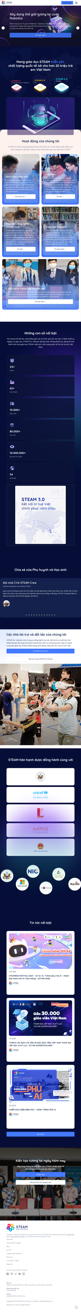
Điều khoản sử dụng (13, 1310)
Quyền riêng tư (25, 1310)
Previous (3, 30)
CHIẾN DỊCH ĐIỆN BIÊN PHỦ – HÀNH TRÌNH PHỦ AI (32, 1114)
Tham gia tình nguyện (17, 1241)
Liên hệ (9, 1255)
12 (54, 619)
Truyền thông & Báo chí (14, 1258)
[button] (75, 2)
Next (77, 30)
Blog (8, 1251)
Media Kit (10, 1269)
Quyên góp (70, 1239)
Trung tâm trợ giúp (13, 1265)
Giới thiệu (10, 1244)
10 (49, 619)
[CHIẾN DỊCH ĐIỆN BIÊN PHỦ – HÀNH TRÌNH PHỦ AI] (40, 1090)
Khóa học (10, 1262)
